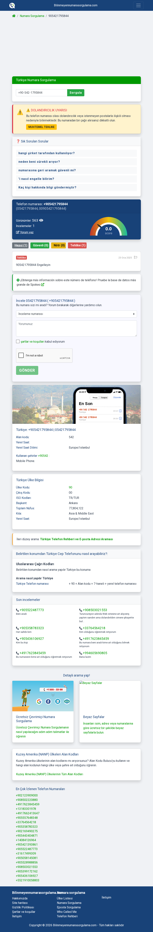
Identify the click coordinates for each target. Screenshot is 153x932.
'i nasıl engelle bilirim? (36, 179)
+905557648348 (27, 818)
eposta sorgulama (69, 907)
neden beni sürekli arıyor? (39, 161)
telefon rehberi (67, 916)
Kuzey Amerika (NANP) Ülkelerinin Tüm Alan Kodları (49, 774)
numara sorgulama (69, 903)
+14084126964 (26, 840)
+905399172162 (27, 871)
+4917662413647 (27, 813)
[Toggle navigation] (138, 5)
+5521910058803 (27, 880)
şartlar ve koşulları (33, 341)
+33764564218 (94, 628)
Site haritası (20, 903)
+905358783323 (32, 628)
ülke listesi (65, 898)
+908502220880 (27, 800)
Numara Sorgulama (32, 16)
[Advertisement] (76, 47)
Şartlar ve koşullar (23, 912)
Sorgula (76, 92)
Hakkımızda (19, 898)
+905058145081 (27, 858)
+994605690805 (95, 653)
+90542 (43, 456)
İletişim (17, 916)
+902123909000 (27, 795)
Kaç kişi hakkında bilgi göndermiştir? (47, 187)
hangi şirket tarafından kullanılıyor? (46, 153)
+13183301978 (26, 809)
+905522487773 (32, 610)
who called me (67, 912)
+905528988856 (27, 862)
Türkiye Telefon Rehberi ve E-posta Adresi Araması (76, 539)
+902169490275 (27, 831)
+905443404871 (27, 835)
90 (70, 487)
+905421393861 (27, 844)
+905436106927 (32, 639)
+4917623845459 (96, 639)
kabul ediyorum (43, 341)
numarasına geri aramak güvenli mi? (47, 170)
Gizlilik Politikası (23, 907)
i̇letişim (106, 897)
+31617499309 (26, 853)
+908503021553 (95, 610)
